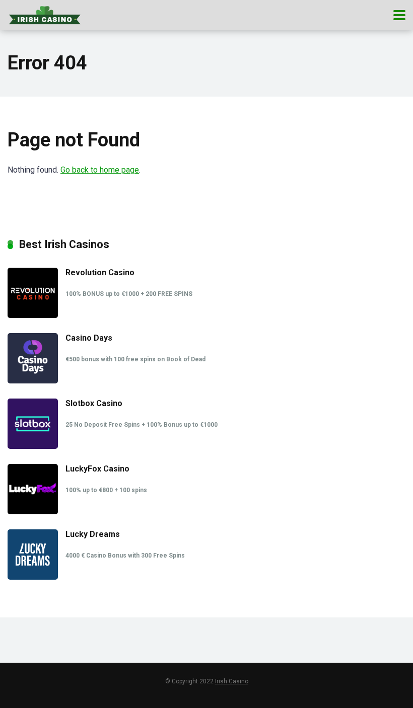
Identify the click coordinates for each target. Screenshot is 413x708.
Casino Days (88, 338)
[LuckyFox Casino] (33, 511)
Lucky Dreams (92, 534)
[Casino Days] (33, 380)
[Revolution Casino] (33, 315)
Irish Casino (231, 681)
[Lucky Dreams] (33, 577)
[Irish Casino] (45, 14)
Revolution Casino (99, 272)
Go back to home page (99, 170)
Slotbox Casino (93, 403)
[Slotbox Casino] (33, 446)
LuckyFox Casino (97, 469)
